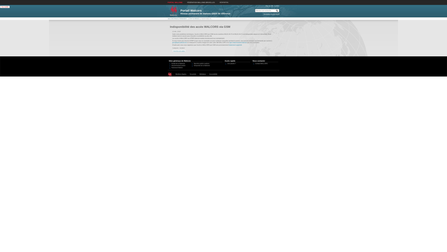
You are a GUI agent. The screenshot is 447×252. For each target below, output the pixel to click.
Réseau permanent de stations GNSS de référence (205, 13)
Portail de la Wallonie (178, 63)
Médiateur (203, 74)
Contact (276, 6)
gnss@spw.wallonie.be (179, 42)
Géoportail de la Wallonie (202, 65)
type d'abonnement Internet (238, 42)
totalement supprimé (235, 45)
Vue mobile (4, 7)
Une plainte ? (231, 63)
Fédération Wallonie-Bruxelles (201, 2)
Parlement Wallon (177, 67)
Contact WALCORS (261, 63)
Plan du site (269, 6)
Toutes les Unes (179, 51)
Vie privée (193, 74)
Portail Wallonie (175, 2)
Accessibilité (213, 74)
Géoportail (224, 2)
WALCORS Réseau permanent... (178, 18)
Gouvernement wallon (178, 65)
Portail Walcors (191, 10)
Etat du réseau (195, 18)
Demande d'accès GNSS (271, 14)
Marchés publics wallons (201, 63)
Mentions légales (181, 74)
